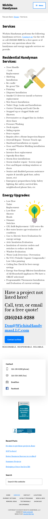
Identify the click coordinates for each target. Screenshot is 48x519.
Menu (41, 5)
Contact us (27, 37)
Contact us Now (14, 339)
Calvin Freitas (28, 514)
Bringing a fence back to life (18, 467)
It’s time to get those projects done (20, 446)
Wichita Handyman (9, 6)
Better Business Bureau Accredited (21, 456)
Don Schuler (28, 512)
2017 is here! (11, 451)
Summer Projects (13, 461)
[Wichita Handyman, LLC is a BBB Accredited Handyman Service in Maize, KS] (24, 410)
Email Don (15, 382)
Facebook (15, 388)
